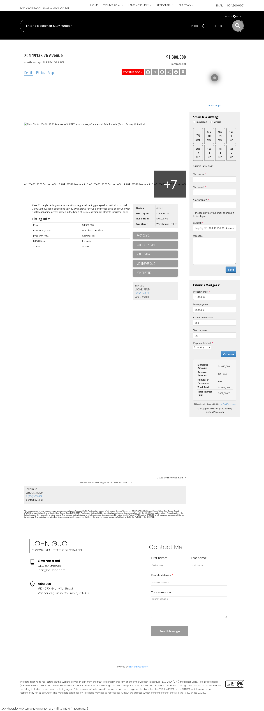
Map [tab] (51, 72)
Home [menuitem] (94, 5)
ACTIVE (228, 16)
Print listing (144, 272)
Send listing (143, 254)
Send (231, 269)
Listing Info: (41, 218)
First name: (159, 558)
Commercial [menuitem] (112, 5)
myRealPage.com (227, 404)
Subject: (197, 222)
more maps (215, 105)
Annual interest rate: (203, 317)
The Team (185, 5)
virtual (217, 122)
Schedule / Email (146, 245)
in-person (201, 122)
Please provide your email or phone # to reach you (213, 214)
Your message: (161, 592)
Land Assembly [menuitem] (138, 5)
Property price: (200, 291)
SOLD (242, 16)
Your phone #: (200, 199)
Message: (198, 235)
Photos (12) (143, 235)
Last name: (199, 558)
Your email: (199, 187)
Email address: (161, 575)
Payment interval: (202, 343)
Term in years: (200, 330)
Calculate (228, 354)
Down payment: (201, 304)
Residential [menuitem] (164, 5)
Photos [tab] (40, 72)
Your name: (199, 174)
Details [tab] (28, 72)
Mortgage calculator (157, 263)
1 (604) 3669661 (142, 293)
